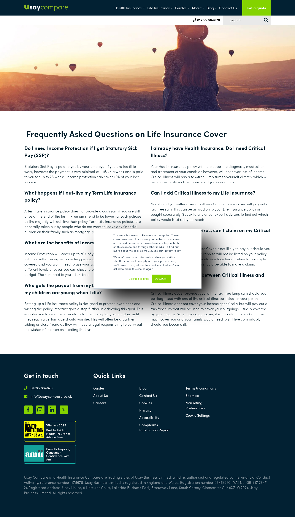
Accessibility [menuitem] (149, 417)
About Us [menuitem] (100, 395)
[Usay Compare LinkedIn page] (52, 409)
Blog (210, 8)
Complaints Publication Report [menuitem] (154, 427)
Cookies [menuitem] (145, 403)
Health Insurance (128, 8)
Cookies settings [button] (139, 278)
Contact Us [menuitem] (148, 395)
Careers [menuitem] (99, 403)
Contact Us (228, 8)
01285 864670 (208, 19)
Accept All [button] (161, 278)
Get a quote (256, 7)
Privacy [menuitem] (145, 410)
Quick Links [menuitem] (109, 375)
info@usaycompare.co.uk (51, 396)
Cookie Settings (198, 415)
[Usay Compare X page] (64, 409)
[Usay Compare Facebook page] (28, 409)
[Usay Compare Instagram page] (40, 409)
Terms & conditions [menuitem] (201, 388)
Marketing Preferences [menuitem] (195, 405)
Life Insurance (158, 8)
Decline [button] (177, 280)
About (196, 8)
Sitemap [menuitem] (192, 395)
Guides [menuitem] (99, 388)
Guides (181, 8)
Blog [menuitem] (143, 388)
